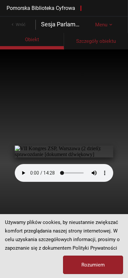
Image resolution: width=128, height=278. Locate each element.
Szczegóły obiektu (96, 41)
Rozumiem (93, 265)
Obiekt (32, 39)
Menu (101, 25)
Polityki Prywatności (95, 248)
